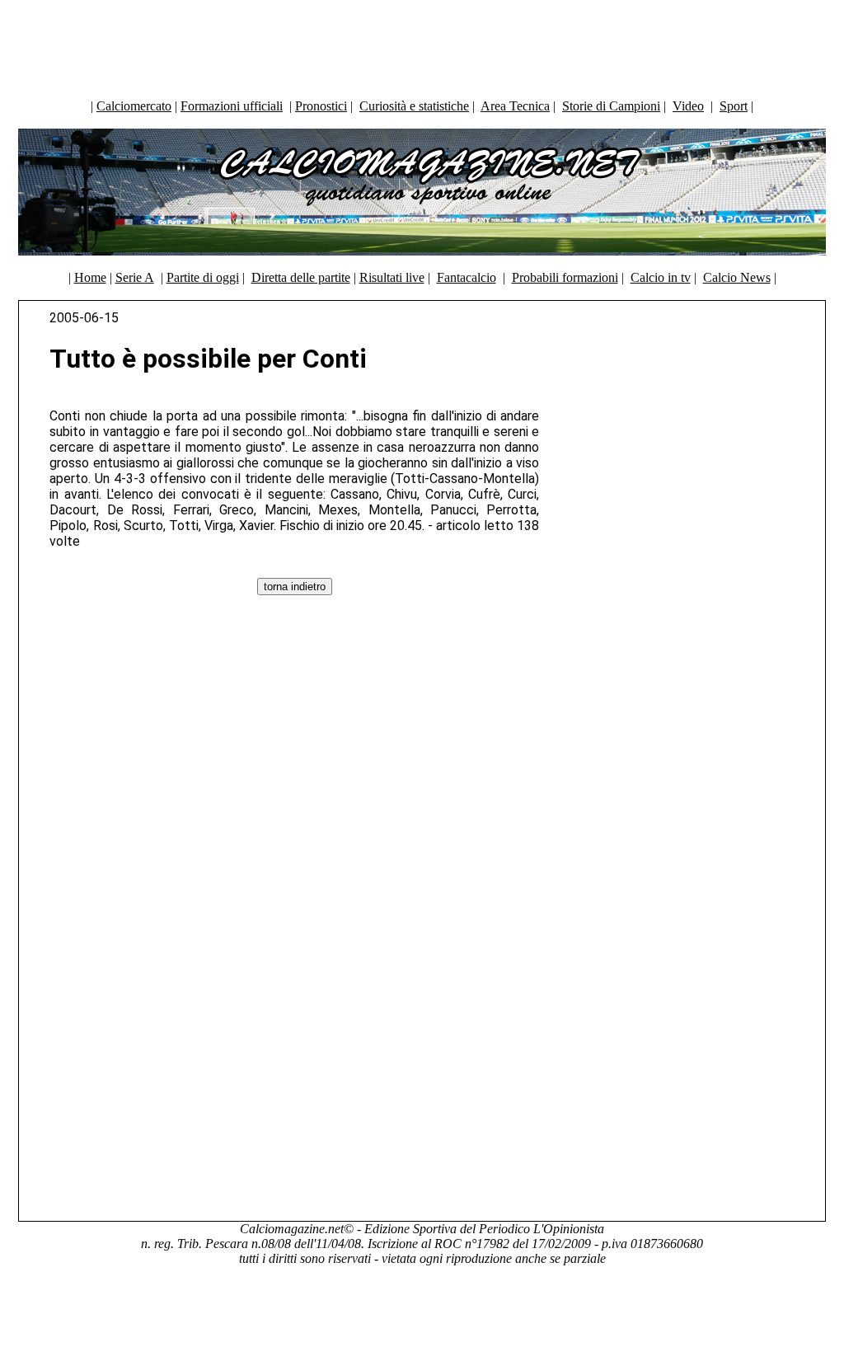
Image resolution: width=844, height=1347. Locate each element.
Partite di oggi (202, 277)
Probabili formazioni (565, 277)
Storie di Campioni (611, 106)
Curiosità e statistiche (414, 106)
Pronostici (321, 106)
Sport (734, 106)
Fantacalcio (466, 277)
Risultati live (391, 277)
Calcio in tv (661, 277)
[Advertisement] (422, 45)
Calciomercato (133, 106)
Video (688, 106)
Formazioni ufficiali (232, 106)
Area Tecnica (515, 106)
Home (90, 277)
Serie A (134, 277)
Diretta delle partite (300, 277)
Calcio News (737, 277)
